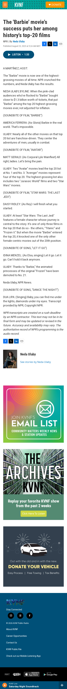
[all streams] (63, 685)
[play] (5, 685)
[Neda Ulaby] (10, 359)
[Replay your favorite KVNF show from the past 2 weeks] (33, 471)
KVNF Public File (14, 649)
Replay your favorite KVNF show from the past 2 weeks (33, 503)
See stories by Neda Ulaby (35, 362)
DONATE (56, 4)
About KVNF (12, 629)
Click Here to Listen (33, 513)
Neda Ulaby (19, 41)
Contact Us (11, 643)
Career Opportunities (16, 636)
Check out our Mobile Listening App (23, 656)
